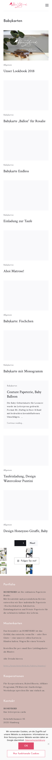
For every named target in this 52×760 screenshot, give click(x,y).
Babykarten (8, 115)
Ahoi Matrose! (13, 271)
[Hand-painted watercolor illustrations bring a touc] (3, 564)
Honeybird (17, 5)
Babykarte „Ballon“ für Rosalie (24, 121)
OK (26, 746)
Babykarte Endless (16, 171)
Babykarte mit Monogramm (23, 371)
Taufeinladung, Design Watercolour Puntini (19, 478)
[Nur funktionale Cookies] (48, 743)
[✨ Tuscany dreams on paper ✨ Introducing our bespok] (3, 570)
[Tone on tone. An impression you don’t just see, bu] (29, 551)
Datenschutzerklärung (35, 740)
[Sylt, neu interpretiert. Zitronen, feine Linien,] (3, 557)
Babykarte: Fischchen (18, 321)
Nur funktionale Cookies (26, 753)
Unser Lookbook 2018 (19, 71)
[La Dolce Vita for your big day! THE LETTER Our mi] (29, 570)
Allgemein (7, 65)
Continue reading (15, 423)
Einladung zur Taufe (17, 221)
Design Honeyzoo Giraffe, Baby (25, 531)
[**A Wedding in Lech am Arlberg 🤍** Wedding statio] (3, 551)
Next (32, 543)
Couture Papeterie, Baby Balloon (24, 394)
